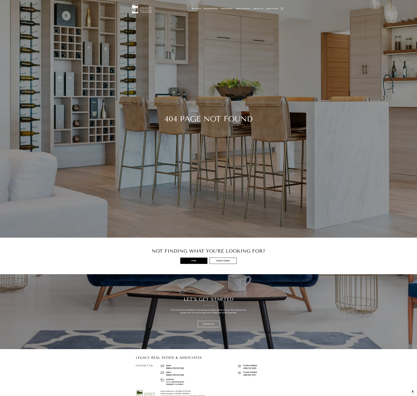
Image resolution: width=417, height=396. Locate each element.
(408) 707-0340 (249, 368)
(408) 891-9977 (249, 375)
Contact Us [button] (208, 324)
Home (193, 261)
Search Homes (223, 261)
